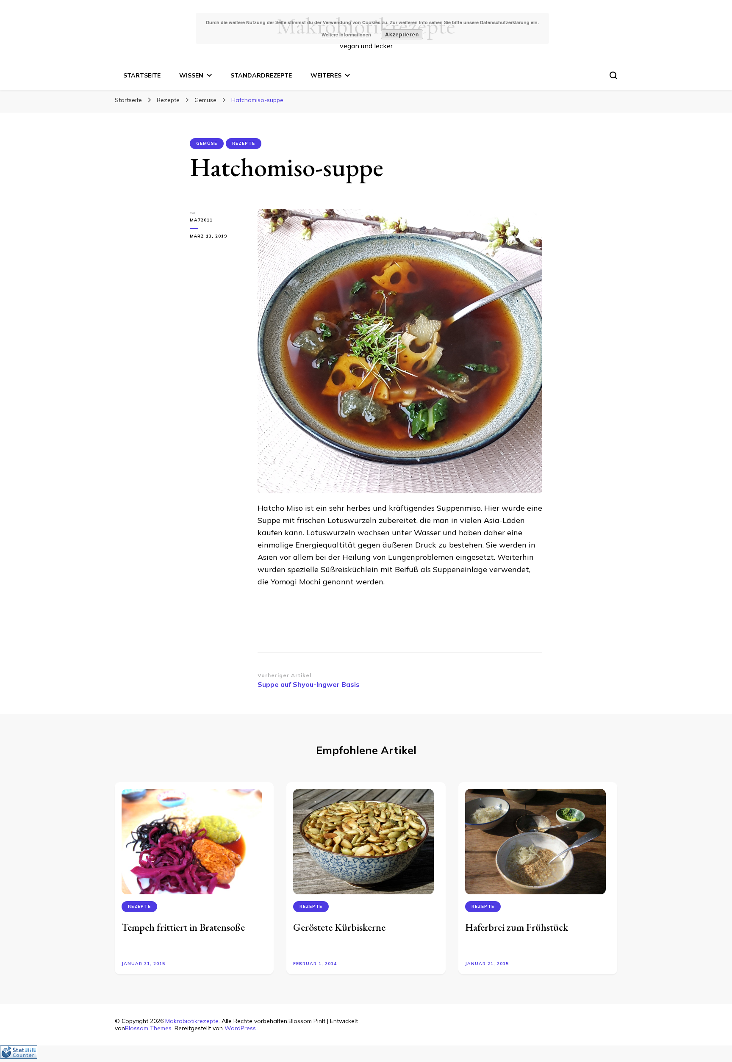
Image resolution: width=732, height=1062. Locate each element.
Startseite (142, 75)
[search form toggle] (613, 75)
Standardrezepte (261, 75)
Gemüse (206, 143)
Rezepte (243, 143)
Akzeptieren (402, 34)
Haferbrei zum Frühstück (516, 927)
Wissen (191, 75)
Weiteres (326, 75)
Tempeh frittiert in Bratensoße (183, 927)
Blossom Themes (148, 1028)
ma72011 (201, 220)
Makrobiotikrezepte (192, 1021)
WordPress (240, 1028)
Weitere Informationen (346, 34)
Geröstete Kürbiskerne (339, 927)
